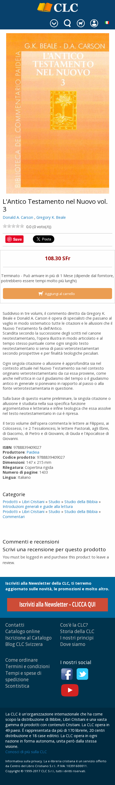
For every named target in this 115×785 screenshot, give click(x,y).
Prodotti (10, 501)
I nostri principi (77, 638)
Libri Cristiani (33, 501)
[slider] (13, 226)
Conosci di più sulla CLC (26, 751)
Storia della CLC (77, 631)
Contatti (14, 625)
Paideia (32, 452)
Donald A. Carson (18, 217)
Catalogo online (22, 631)
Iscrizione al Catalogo (28, 638)
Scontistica (17, 686)
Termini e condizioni (27, 666)
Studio (54, 501)
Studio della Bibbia (81, 501)
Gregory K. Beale (51, 217)
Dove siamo (72, 644)
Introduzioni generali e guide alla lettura (38, 506)
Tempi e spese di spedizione (23, 676)
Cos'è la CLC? (74, 625)
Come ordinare (21, 660)
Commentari (14, 516)
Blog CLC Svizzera (24, 644)
